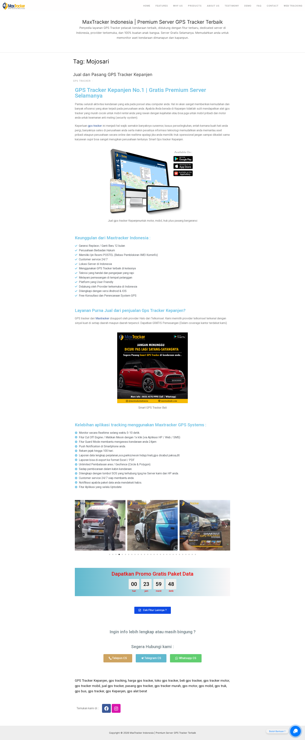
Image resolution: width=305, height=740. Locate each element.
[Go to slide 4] (119, 554)
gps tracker (95, 125)
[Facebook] (106, 708)
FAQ (259, 5)
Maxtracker (102, 318)
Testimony (232, 5)
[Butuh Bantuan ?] (295, 731)
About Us (213, 5)
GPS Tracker (82, 80)
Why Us (178, 5)
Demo (247, 5)
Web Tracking (293, 5)
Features (162, 5)
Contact (273, 5)
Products (195, 5)
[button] (79, 526)
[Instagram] (116, 708)
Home (146, 5)
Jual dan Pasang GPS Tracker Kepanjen (112, 74)
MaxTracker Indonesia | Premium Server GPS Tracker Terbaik (152, 22)
